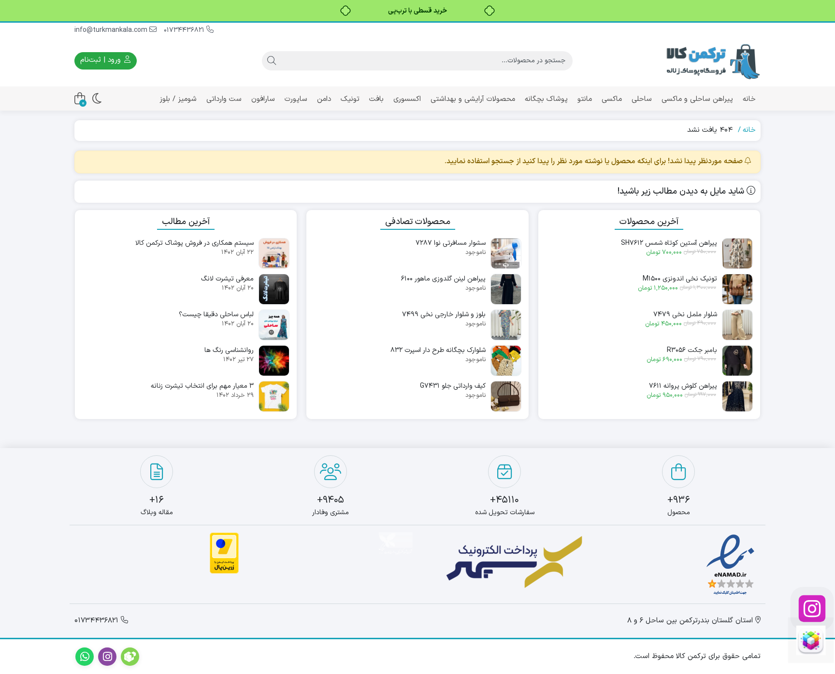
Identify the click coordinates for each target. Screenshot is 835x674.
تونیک (350, 99)
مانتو (584, 99)
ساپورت (296, 99)
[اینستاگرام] (810, 608)
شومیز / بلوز (178, 99)
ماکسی (612, 99)
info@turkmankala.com (111, 30)
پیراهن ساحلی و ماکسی (697, 99)
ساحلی (642, 99)
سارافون (263, 99)
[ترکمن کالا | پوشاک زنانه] (712, 61)
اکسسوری (407, 99)
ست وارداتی (224, 99)
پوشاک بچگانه (546, 99)
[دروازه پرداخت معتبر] (224, 553)
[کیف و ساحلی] (810, 640)
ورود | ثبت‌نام (101, 60)
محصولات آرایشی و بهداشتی (473, 99)
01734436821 (185, 30)
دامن (324, 99)
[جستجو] (271, 60)
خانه (749, 99)
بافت (376, 99)
